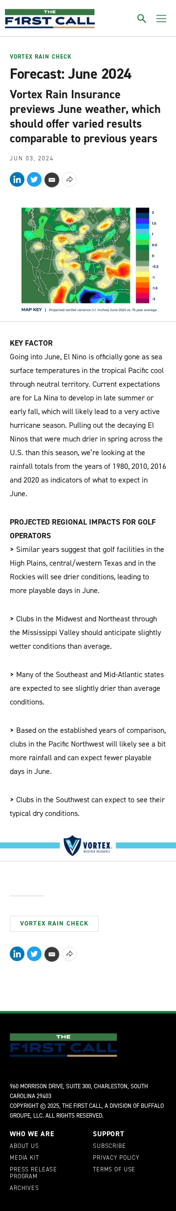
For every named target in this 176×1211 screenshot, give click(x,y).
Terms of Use (114, 1170)
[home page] (50, 18)
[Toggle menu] (161, 18)
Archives (24, 1188)
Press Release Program (33, 1173)
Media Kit (24, 1158)
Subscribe (109, 1146)
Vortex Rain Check (41, 57)
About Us (24, 1146)
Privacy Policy (116, 1158)
